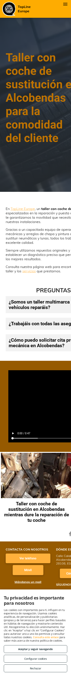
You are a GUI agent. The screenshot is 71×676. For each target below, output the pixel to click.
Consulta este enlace (46, 637)
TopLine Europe (23, 209)
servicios (29, 271)
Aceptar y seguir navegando (35, 649)
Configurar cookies (35, 659)
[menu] (65, 4)
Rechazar (35, 668)
